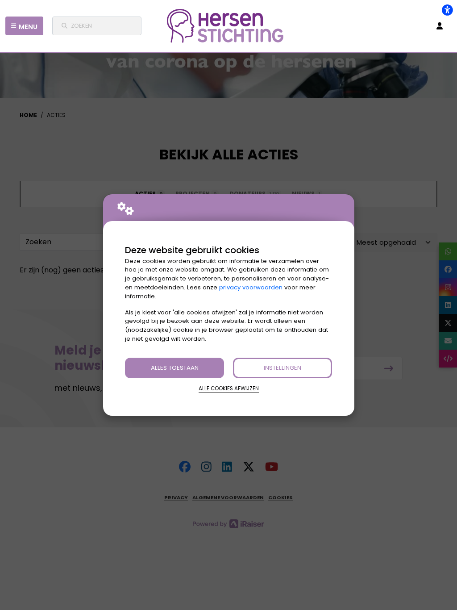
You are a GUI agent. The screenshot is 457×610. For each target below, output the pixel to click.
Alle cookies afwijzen (229, 388)
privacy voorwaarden (251, 287)
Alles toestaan (175, 367)
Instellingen (282, 367)
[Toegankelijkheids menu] (447, 9)
